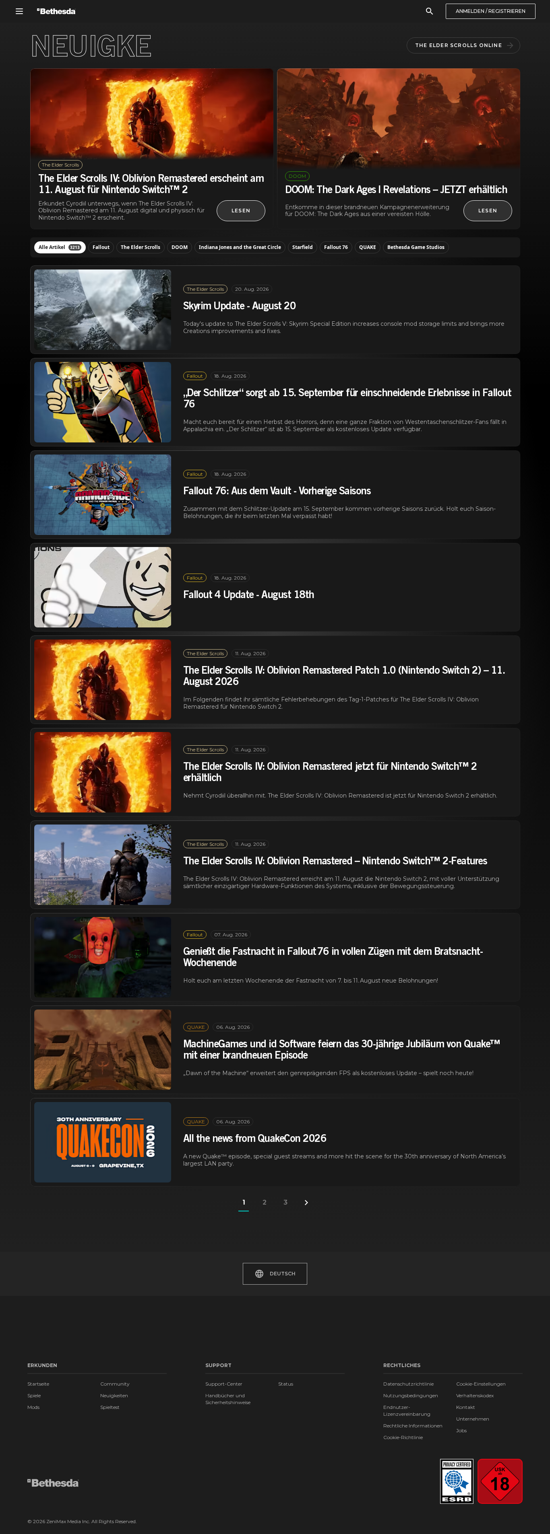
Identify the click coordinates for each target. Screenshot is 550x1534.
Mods (33, 1407)
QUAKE (367, 247)
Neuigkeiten (114, 1395)
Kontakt (465, 1407)
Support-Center (223, 1384)
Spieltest (110, 1407)
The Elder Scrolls (140, 247)
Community (115, 1384)
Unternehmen (472, 1419)
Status (285, 1384)
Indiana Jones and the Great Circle (240, 247)
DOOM (180, 247)
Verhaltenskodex (475, 1395)
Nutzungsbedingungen (410, 1395)
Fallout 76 (336, 247)
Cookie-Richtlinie (403, 1437)
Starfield (302, 247)
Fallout (101, 247)
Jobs (461, 1430)
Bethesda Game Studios (416, 247)
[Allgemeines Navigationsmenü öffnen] (19, 11)
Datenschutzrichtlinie (408, 1384)
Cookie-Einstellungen (481, 1384)
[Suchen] (429, 11)
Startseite (38, 1384)
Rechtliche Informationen (412, 1426)
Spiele (34, 1395)
